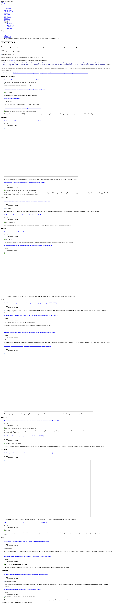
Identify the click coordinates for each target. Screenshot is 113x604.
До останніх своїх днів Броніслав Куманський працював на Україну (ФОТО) (22, 108)
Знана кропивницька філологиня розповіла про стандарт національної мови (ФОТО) (24, 89)
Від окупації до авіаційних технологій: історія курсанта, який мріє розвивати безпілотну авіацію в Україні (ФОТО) (32, 420)
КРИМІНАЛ (7, 17)
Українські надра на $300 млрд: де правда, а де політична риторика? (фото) (22, 120)
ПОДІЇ (6, 16)
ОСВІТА (6, 13)
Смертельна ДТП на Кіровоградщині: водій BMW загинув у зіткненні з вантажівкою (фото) (26, 541)
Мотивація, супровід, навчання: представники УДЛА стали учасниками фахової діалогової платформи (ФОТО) (31, 315)
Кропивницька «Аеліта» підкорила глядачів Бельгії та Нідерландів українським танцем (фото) (27, 201)
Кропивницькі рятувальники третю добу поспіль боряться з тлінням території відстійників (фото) (27, 556)
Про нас (9, 28)
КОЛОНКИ (10, 25)
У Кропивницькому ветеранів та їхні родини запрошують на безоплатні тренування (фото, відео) (27, 346)
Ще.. (6, 22)
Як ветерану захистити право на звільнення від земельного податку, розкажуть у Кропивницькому (28, 245)
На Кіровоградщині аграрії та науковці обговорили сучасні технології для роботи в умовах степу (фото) (29, 453)
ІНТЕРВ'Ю (7, 19)
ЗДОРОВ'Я (10, 26)
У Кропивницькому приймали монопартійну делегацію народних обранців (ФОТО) (24, 182)
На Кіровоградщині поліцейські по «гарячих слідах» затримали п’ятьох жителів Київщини (26, 574)
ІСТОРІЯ (9, 23)
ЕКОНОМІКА (8, 10)
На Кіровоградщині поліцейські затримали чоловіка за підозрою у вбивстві (22, 589)
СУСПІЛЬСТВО (8, 11)
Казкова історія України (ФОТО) (12, 98)
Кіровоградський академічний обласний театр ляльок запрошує (19, 231)
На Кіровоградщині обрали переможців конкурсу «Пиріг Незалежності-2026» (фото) (24, 214)
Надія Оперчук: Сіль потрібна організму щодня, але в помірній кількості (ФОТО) (24, 435)
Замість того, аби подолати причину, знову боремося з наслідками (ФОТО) (22, 79)
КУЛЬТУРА (7, 14)
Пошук (3, 31)
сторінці (12, 60)
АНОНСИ (7, 20)
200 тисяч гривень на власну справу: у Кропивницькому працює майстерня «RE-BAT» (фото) (26, 522)
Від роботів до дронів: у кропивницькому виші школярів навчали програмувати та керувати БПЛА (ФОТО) (30, 303)
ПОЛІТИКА (7, 8)
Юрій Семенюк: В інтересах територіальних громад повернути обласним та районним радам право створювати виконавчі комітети (50, 73)
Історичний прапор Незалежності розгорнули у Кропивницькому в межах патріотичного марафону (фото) (29, 332)
